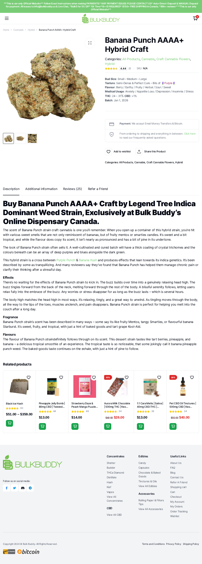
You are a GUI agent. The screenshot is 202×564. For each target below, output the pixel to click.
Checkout (175, 496)
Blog (172, 472)
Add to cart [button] (42, 426)
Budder (111, 467)
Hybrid (31, 29)
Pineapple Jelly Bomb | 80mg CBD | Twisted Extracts (52, 407)
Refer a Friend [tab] (98, 189)
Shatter (111, 462)
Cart (172, 492)
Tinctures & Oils (147, 481)
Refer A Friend (178, 482)
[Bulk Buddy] (101, 18)
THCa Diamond (115, 472)
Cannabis (18, 29)
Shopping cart (178, 487)
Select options (9, 423)
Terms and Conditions (153, 543)
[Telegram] (30, 488)
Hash (110, 482)
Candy (142, 462)
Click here (190, 133)
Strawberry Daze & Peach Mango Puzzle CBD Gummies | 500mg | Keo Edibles (83, 408)
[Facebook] (6, 488)
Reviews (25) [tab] (72, 189)
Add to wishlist (108, 151)
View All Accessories (150, 509)
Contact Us (176, 477)
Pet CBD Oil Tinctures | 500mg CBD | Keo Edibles (182, 407)
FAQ (172, 467)
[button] (90, 43)
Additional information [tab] (41, 189)
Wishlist (174, 516)
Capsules (143, 467)
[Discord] (22, 488)
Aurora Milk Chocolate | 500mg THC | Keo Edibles (117, 407)
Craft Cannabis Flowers (173, 59)
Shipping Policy (191, 543)
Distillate (112, 477)
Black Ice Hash (14, 403)
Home (6, 29)
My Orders (176, 506)
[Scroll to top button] (196, 546)
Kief (109, 487)
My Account (177, 501)
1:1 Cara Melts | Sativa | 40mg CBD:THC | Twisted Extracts (150, 407)
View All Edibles (147, 486)
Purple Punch (65, 260)
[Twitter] (14, 488)
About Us (175, 462)
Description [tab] (11, 189)
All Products (131, 59)
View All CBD (114, 514)
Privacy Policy (173, 543)
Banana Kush (88, 260)
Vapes (110, 492)
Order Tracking (179, 511)
